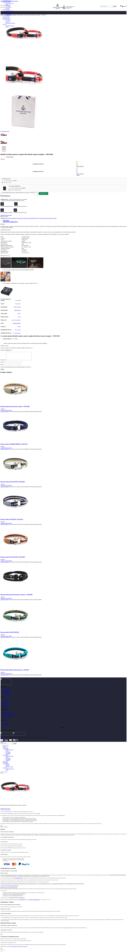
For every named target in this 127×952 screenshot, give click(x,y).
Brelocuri (8, 21)
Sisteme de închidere (10, 23)
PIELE (7, 4)
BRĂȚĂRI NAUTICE (9, 3)
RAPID (7, 26)
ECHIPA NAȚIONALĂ (10, 25)
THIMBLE (8, 8)
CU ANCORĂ (8, 7)
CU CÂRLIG (8, 5)
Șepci (8, 20)
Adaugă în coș (43, 193)
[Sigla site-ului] (58, 8)
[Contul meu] (118, 6)
